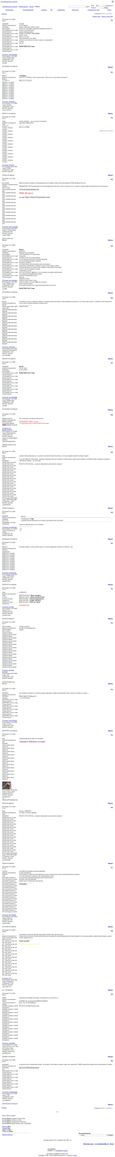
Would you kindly (24, 941)
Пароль (93, 7)
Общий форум (23, 6)
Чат (51, 10)
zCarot (75, 1155)
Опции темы (96, 16)
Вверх (112, 1144)
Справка (44, 10)
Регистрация (9, 10)
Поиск (109, 10)
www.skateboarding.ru (102, 1144)
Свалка (31, 6)
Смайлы (4, 1128)
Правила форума (7, 1134)
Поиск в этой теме (107, 16)
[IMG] (4, 1130)
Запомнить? (109, 5)
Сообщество (61, 10)
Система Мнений (28, 10)
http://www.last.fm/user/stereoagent (29, 1067)
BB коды (5, 1126)
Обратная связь (88, 1144)
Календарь (75, 10)
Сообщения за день (93, 10)
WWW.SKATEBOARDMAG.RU (29, 189)
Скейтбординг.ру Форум (9, 6)
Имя (92, 5)
